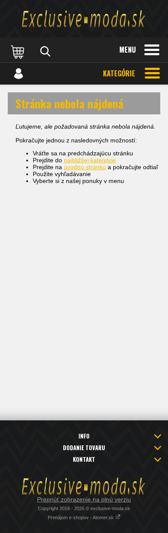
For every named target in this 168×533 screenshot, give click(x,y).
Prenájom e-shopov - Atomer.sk (81, 517)
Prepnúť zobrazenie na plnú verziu (84, 499)
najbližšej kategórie (90, 160)
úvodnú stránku (85, 167)
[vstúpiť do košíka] (18, 51)
